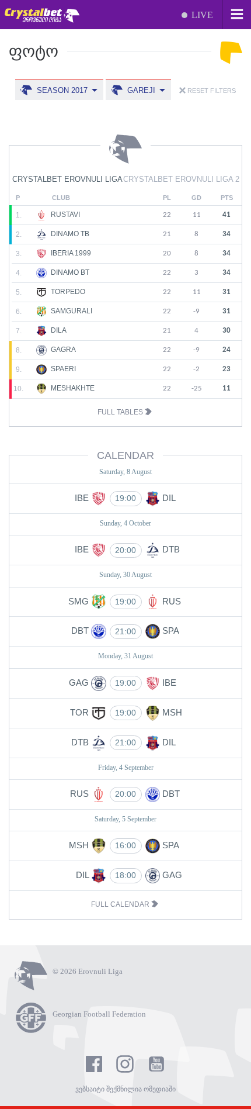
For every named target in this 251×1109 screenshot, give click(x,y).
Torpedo (67, 292)
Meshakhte (72, 388)
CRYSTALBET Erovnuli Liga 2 (181, 179)
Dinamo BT (69, 272)
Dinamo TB (69, 234)
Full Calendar (121, 904)
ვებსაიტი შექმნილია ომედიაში (125, 1089)
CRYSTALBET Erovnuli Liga (67, 179)
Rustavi (64, 214)
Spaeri (62, 369)
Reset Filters (211, 90)
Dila (58, 330)
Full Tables (121, 412)
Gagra (62, 350)
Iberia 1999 (70, 253)
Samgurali (70, 311)
